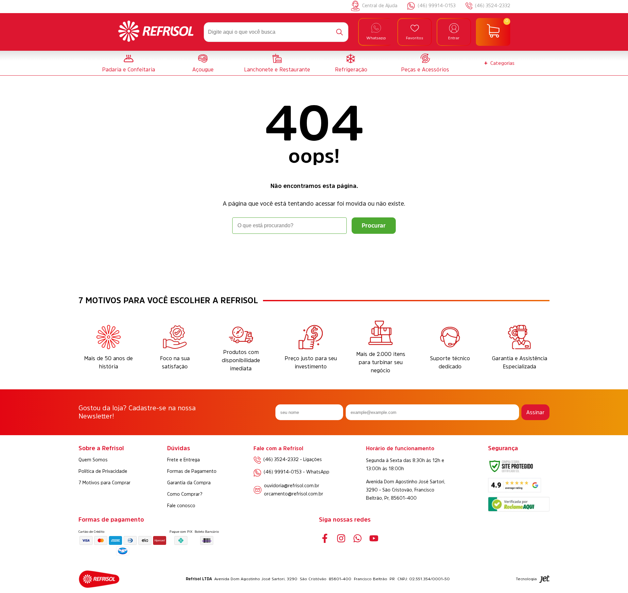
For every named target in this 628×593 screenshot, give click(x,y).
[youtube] (373, 538)
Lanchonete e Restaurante (277, 69)
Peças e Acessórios (425, 69)
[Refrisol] (156, 32)
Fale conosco (181, 505)
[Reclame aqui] (519, 509)
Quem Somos (93, 459)
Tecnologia (526, 579)
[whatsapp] (357, 538)
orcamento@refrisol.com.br (293, 493)
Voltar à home (314, 252)
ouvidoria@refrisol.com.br (291, 485)
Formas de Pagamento (192, 471)
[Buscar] (339, 32)
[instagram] (341, 538)
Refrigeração (351, 69)
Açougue (203, 69)
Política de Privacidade (102, 471)
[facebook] (324, 538)
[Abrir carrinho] (493, 32)
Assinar (535, 412)
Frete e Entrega (183, 459)
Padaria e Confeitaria (128, 69)
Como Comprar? (184, 494)
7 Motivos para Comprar (104, 482)
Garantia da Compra (189, 482)
